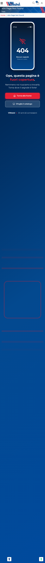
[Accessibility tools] (9, 559)
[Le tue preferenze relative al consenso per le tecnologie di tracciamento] (41, 559)
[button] (41, 3)
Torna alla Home (24, 96)
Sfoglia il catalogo (24, 104)
